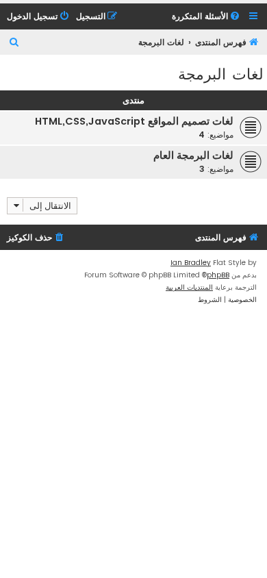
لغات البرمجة (221, 73)
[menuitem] (207, 17)
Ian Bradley (190, 262)
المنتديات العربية (189, 287)
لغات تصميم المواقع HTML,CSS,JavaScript (134, 121)
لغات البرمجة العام (193, 155)
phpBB (218, 275)
